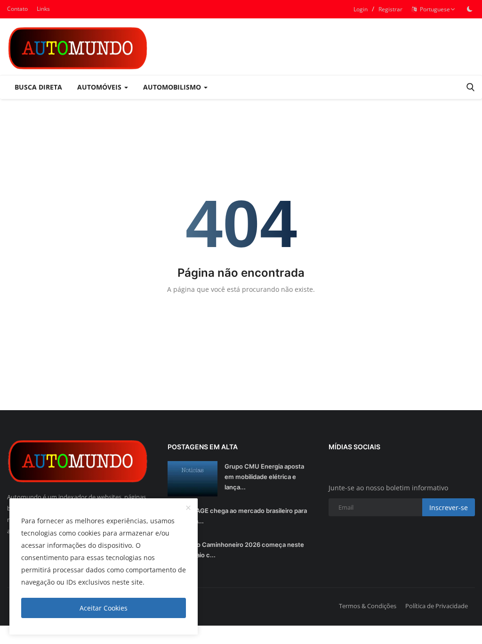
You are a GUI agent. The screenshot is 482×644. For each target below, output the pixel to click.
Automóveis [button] (100, 87)
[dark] (470, 9)
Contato (17, 9)
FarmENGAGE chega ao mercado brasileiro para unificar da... (237, 516)
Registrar (390, 9)
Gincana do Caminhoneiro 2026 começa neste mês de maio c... (236, 550)
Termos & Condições (367, 606)
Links (43, 9)
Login (360, 9)
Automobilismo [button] (173, 87)
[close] (188, 508)
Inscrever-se (448, 507)
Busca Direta (38, 87)
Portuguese (433, 9)
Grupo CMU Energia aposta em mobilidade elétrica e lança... (264, 476)
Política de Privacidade (436, 606)
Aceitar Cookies (104, 607)
